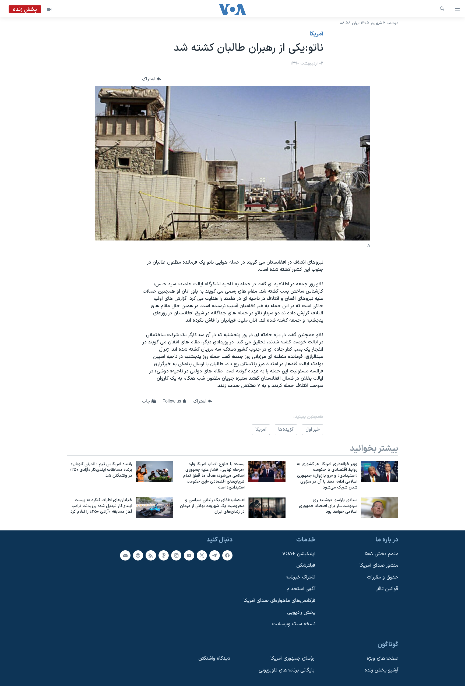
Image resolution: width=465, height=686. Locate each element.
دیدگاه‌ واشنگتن (214, 658)
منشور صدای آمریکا (379, 565)
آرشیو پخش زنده (381, 670)
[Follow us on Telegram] (214, 555)
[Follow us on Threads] (163, 555)
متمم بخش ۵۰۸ (381, 554)
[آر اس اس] (151, 555)
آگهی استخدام (301, 589)
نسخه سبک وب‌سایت (293, 624)
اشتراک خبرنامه (300, 577)
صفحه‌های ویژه (382, 658)
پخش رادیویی (301, 612)
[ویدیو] (49, 9)
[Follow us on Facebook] (227, 555)
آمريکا (316, 34)
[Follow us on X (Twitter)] (202, 555)
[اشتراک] (125, 555)
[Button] (151, 79)
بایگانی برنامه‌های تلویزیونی (286, 670)
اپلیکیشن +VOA (298, 554)
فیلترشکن (305, 565)
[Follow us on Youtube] (189, 555)
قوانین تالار (387, 589)
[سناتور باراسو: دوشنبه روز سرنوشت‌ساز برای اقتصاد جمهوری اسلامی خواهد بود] (379, 507)
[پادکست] (138, 555)
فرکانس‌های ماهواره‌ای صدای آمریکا (279, 601)
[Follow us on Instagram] (176, 555)
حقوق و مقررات (382, 577)
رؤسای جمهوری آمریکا (292, 658)
